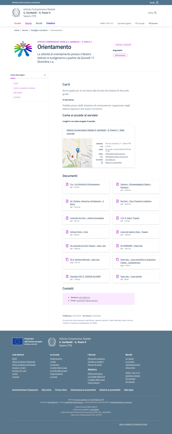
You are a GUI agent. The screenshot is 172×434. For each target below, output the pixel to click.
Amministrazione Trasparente (25, 389)
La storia (53, 376)
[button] (29, 75)
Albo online (130, 367)
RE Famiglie (140, 23)
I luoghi (53, 361)
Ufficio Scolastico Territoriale (24, 364)
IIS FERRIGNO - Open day (132, 245)
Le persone (54, 364)
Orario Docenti (94, 382)
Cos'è (15, 83)
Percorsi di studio (95, 364)
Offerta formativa (95, 373)
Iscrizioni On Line (19, 370)
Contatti (16, 97)
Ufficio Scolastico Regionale (23, 361)
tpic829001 (94, 409)
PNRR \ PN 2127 (106, 23)
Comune (15, 376)
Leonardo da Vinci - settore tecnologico (87, 218)
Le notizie (130, 358)
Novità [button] (39, 23)
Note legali (128, 389)
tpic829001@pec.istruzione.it (121, 402)
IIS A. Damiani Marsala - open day (84, 259)
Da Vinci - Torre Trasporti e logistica (136, 201)
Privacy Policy (61, 389)
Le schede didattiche (96, 376)
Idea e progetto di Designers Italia (133, 424)
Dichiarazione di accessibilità (83, 389)
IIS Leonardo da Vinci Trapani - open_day (88, 245)
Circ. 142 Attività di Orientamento (85, 184)
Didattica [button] (50, 23)
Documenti (18, 92)
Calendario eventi (133, 364)
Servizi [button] (28, 23)
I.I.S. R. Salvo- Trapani (130, 218)
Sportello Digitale (124, 23)
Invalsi (15, 373)
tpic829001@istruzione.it (87, 300)
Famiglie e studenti (96, 361)
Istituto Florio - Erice (79, 231)
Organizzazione (56, 373)
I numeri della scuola (58, 367)
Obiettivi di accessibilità (109, 389)
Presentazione (56, 358)
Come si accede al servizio (24, 87)
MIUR (14, 358)
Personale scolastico (96, 358)
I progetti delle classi (96, 379)
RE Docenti (153, 23)
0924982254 (110, 159)
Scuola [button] (17, 23)
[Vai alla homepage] (16, 12)
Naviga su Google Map (113, 162)
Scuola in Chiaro (19, 367)
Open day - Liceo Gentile (131, 276)
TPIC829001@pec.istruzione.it (116, 156)
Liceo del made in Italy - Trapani (134, 231)
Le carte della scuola (58, 370)
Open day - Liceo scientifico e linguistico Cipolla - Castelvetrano (138, 261)
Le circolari (130, 361)
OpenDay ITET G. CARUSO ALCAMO (85, 276)
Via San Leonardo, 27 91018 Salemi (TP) (89, 399)
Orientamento (120, 55)
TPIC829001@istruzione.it (115, 153)
